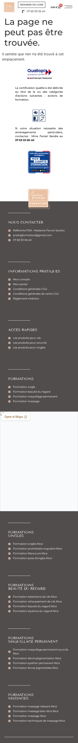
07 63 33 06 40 (24, 140)
